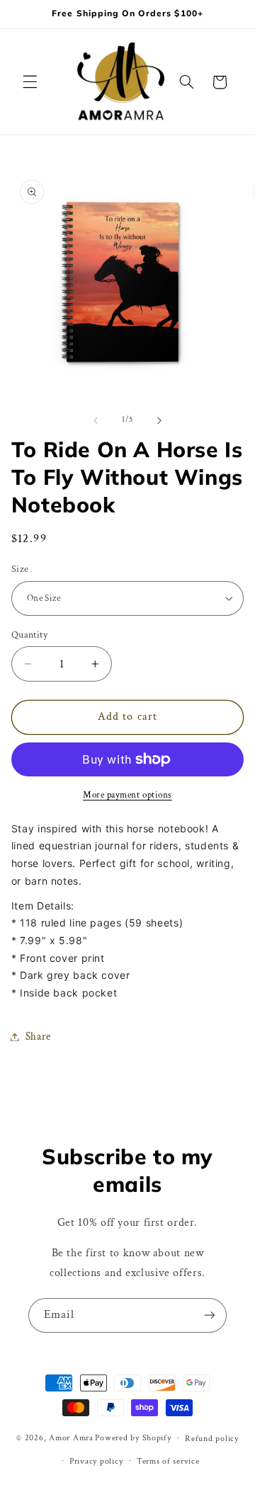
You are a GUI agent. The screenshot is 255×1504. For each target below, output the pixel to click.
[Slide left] (95, 420)
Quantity (29, 634)
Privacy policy (96, 1461)
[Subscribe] (209, 1315)
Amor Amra (71, 1438)
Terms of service (168, 1461)
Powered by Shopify (133, 1438)
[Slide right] (159, 420)
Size (20, 569)
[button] (29, 82)
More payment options (127, 794)
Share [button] (38, 1036)
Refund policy (212, 1438)
